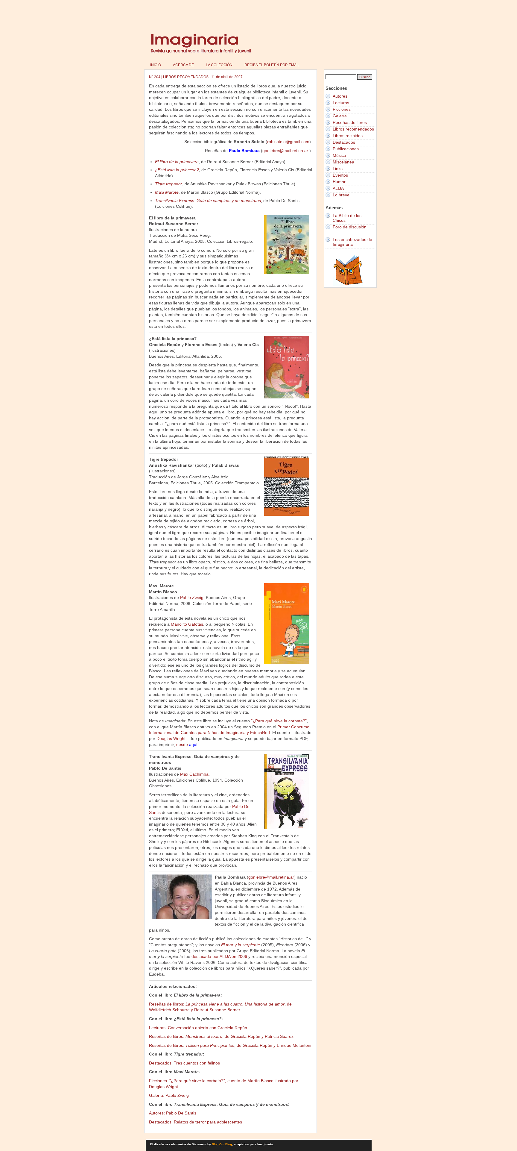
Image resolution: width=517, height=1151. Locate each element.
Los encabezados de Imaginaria (352, 242)
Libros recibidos (348, 135)
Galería (340, 115)
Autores (340, 96)
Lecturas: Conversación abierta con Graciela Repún (198, 1027)
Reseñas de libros (350, 122)
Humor (339, 181)
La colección (219, 65)
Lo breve (341, 194)
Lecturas (341, 102)
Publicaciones (346, 148)
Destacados (344, 142)
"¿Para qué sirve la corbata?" (279, 720)
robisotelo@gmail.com (288, 141)
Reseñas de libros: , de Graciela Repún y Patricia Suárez (221, 1036)
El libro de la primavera (177, 161)
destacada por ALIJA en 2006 (219, 956)
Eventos (340, 175)
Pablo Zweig (191, 597)
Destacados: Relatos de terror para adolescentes (195, 1122)
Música (339, 155)
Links (338, 168)
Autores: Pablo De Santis (172, 1113)
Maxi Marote (167, 192)
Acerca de (183, 65)
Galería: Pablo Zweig (169, 1095)
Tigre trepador (168, 183)
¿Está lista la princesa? (177, 169)
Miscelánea (343, 162)
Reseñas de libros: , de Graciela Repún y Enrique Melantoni (230, 1045)
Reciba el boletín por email (271, 65)
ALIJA (338, 188)
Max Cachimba (194, 774)
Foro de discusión (350, 227)
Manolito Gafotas (187, 624)
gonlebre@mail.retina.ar (285, 150)
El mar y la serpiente (240, 944)
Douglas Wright (170, 738)
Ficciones (342, 109)
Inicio (155, 65)
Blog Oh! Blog (222, 1144)
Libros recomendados (353, 129)
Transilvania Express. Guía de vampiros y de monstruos (208, 200)
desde (186, 744)
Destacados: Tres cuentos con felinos (184, 1063)
